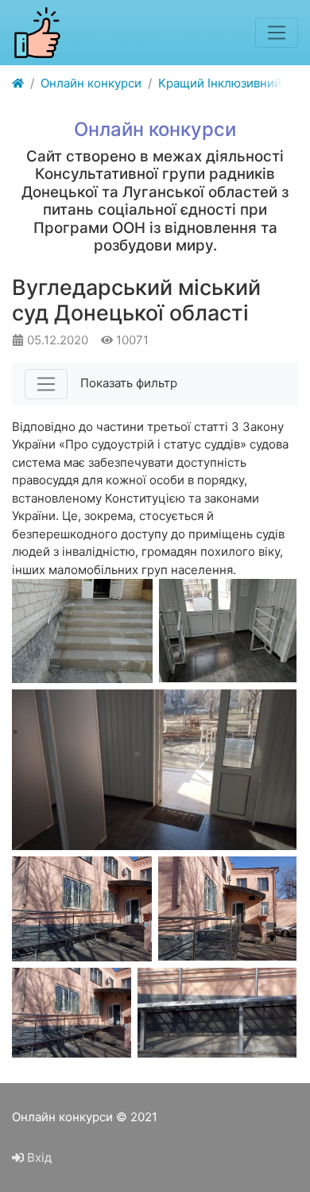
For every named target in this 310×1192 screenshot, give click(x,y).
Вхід (38, 1157)
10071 (131, 340)
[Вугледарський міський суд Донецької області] (82, 631)
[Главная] (18, 84)
